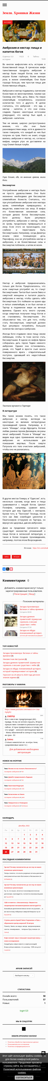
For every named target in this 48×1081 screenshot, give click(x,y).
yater (23, 797)
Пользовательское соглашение (18, 1044)
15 (24, 843)
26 (6, 852)
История (16, 557)
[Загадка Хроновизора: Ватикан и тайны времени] (10, 613)
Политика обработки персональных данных (23, 1042)
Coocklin (7, 950)
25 (42, 847)
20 (12, 847)
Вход (31, 594)
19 (6, 847)
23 (30, 847)
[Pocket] (11, 569)
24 (36, 847)
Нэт (22, 772)
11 (42, 839)
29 (24, 852)
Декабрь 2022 (24, 826)
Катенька (24, 806)
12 (6, 843)
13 (12, 843)
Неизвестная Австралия (13, 659)
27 (12, 852)
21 (18, 847)
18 (42, 843)
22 (24, 847)
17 (36, 843)
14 (18, 843)
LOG (22, 789)
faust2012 (9, 897)
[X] (7, 569)
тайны (6, 557)
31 (36, 852)
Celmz (6, 932)
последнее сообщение (11, 772)
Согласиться (24, 1078)
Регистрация (20, 594)
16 (30, 843)
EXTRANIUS (8, 879)
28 (18, 852)
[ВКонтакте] (4, 569)
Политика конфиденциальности (19, 1046)
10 (36, 839)
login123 (24, 1010)
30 (30, 852)
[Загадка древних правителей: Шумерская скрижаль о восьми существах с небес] (10, 626)
